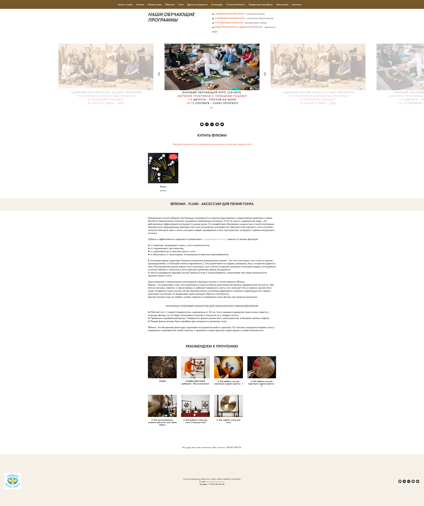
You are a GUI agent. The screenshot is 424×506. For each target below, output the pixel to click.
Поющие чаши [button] (155, 4)
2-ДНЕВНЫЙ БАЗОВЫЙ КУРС (230, 18)
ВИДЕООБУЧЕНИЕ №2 (251, 27)
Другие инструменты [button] (197, 4)
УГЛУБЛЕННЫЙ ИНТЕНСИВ (229, 22)
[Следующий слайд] (265, 74)
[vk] (212, 124)
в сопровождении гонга (214, 239)
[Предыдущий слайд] (159, 74)
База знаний (282, 4)
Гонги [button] (181, 4)
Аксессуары (217, 4)
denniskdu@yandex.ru (215, 481)
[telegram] (207, 124)
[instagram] (217, 124)
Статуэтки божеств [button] (235, 4)
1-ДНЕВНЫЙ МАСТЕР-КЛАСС (230, 13)
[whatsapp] (202, 124)
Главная (140, 4)
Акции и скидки (125, 4)
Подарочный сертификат (261, 4)
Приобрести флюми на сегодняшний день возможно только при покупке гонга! (212, 144)
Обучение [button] (170, 4)
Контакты (297, 4)
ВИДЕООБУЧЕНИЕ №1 (226, 27)
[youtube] (222, 124)
